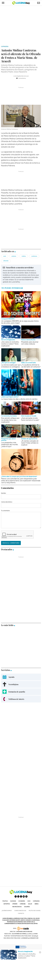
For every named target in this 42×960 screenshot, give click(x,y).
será (4, 256)
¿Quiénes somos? (7, 910)
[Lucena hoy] (21, 894)
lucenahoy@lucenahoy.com (29, 938)
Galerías (27, 906)
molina (24, 256)
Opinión (14, 904)
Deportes (7, 904)
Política (5, 901)
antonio (14, 256)
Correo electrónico (6, 502)
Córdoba (23, 904)
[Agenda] (21, 677)
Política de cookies (34, 910)
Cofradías (4, 46)
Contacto (21, 913)
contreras (34, 256)
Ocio (28, 901)
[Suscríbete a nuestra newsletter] (21, 275)
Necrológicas (17, 906)
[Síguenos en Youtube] (24, 896)
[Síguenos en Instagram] (21, 896)
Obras (36, 904)
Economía (22, 901)
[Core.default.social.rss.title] (26, 896)
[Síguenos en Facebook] (16, 896)
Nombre (3, 493)
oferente (5, 261)
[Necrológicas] (21, 684)
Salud (30, 904)
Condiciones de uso (20, 910)
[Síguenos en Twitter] (18, 896)
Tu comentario (5, 510)
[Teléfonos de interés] (21, 699)
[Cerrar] (40, 952)
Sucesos (13, 901)
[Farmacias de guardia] (21, 691)
